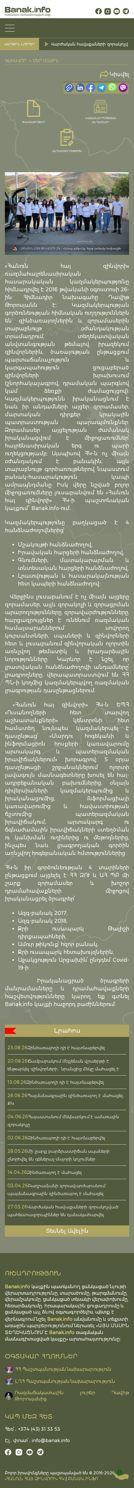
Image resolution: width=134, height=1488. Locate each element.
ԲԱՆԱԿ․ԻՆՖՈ (83, 1478)
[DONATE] (121, 1475)
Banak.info (61, 1332)
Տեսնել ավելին (67, 1231)
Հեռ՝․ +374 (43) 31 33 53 (32, 1429)
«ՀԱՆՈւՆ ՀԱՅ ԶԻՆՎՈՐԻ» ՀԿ (34, 1478)
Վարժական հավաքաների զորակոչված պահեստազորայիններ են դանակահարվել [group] (90, 44)
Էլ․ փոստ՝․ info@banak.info (37, 1440)
